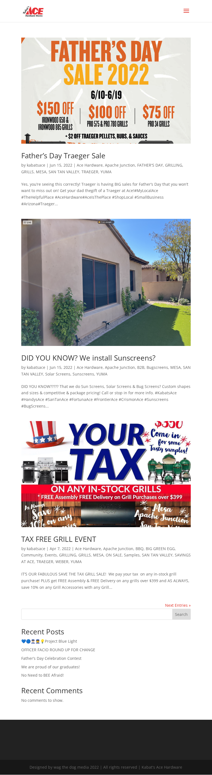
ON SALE (114, 555)
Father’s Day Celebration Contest (51, 658)
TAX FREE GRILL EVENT (58, 539)
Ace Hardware (90, 165)
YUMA (106, 171)
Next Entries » (178, 605)
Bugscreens (157, 367)
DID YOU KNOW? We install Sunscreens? (88, 358)
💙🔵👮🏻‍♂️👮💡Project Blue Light (49, 641)
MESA (41, 171)
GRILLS (27, 171)
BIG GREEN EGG (160, 548)
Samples (132, 555)
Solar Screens (57, 374)
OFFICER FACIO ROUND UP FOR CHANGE (58, 649)
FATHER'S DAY (150, 165)
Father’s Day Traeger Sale (63, 156)
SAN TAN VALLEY (64, 171)
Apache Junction (120, 165)
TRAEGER (89, 171)
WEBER (61, 561)
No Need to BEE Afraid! (42, 675)
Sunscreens (83, 374)
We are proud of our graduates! (50, 666)
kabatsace (36, 165)
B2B (140, 367)
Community (32, 555)
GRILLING (173, 165)
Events (51, 555)
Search (181, 614)
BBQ (140, 548)
